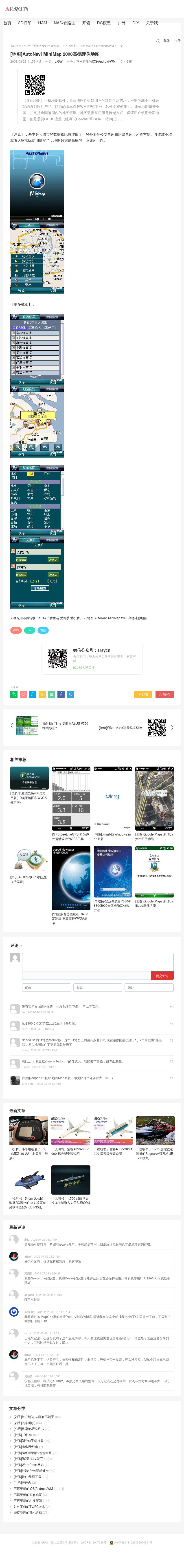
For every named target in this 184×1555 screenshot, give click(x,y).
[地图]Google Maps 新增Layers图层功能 (154, 836)
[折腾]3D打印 (23, 1434)
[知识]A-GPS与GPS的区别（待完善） (28, 879)
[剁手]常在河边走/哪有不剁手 (34, 1416)
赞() (164, 694)
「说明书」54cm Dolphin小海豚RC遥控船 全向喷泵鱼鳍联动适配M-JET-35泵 (28, 1202)
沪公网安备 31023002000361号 (133, 1542)
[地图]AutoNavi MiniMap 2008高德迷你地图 (116, 618)
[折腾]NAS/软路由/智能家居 (33, 1452)
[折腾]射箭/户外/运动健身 (31, 1470)
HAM (42, 22)
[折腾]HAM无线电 (26, 1446)
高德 (43, 630)
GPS (16, 630)
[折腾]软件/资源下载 (28, 1476)
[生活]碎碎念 (22, 1482)
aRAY (59, 61)
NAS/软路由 (64, 22)
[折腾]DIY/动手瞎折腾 (29, 1440)
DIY (135, 22)
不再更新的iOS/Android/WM (97, 46)
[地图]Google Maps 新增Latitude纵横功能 (154, 903)
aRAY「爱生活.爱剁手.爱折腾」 (43, 46)
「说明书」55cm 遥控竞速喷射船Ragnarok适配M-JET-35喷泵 (154, 1153)
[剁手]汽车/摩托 (24, 1422)
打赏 (143, 694)
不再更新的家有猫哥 (28, 1494)
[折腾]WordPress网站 (29, 1464)
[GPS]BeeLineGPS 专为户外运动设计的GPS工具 (70, 836)
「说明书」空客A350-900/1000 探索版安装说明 (113, 1151)
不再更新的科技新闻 (28, 1500)
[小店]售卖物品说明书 (29, 1428)
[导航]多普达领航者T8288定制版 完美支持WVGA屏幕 (70, 918)
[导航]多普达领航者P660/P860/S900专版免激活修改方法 (112, 905)
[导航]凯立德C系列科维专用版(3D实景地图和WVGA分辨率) (28, 797)
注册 (177, 40)
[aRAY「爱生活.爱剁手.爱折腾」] (16, 9)
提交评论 (162, 975)
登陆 (166, 40)
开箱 (86, 22)
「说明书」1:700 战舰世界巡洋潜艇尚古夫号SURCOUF (70, 1202)
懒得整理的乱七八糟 (28, 1512)
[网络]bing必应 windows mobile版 (112, 836)
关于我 (152, 22)
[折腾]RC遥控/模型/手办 (30, 1458)
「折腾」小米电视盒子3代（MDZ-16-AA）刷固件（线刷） (28, 1153)
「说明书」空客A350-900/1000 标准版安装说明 (70, 1151)
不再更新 (71, 46)
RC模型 (104, 22)
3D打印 (24, 22)
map (29, 630)
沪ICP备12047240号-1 (95, 1542)
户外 (122, 22)
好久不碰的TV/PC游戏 (29, 1506)
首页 (7, 22)
